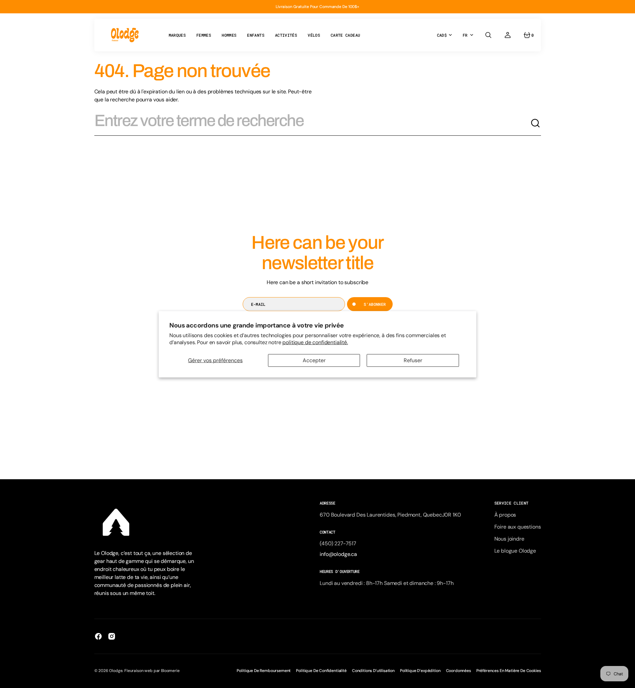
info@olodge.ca (338, 554)
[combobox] (312, 123)
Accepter (314, 360)
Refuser (413, 360)
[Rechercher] (535, 123)
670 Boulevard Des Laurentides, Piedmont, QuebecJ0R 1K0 (390, 514)
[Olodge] (124, 35)
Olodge (115, 670)
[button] (488, 35)
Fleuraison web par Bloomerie (152, 670)
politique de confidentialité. (315, 342)
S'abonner (375, 304)
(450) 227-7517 (338, 543)
